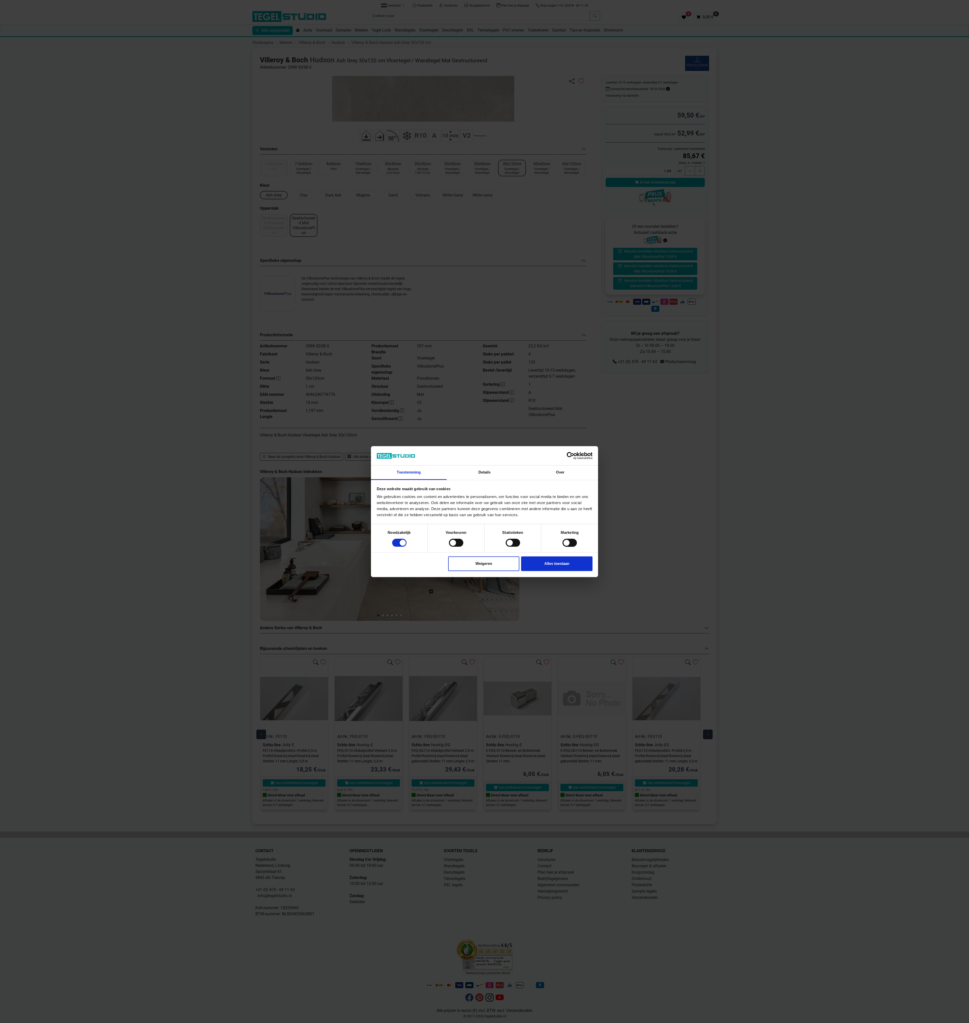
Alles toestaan (556, 564)
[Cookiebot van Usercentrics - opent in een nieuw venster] (570, 455)
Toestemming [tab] (409, 472)
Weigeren (483, 564)
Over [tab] (560, 472)
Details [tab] (484, 472)
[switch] (456, 543)
